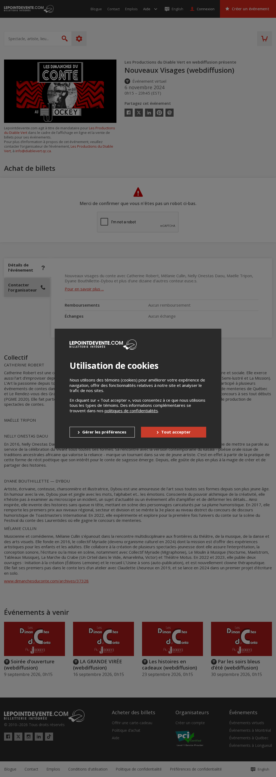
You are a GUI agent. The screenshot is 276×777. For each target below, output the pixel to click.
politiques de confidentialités (131, 410)
